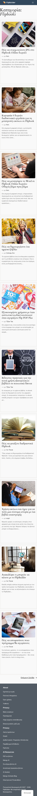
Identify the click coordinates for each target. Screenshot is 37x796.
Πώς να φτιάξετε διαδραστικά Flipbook (17, 445)
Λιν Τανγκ (9, 450)
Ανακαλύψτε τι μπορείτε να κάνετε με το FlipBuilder (15, 576)
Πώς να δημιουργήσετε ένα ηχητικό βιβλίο (16, 248)
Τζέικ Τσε (9, 321)
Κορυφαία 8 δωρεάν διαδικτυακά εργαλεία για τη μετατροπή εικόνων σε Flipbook (18, 118)
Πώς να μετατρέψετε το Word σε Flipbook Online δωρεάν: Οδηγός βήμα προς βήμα (18, 184)
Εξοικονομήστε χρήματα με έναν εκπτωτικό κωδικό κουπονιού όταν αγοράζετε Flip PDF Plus (18, 315)
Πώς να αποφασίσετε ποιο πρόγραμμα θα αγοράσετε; (16, 642)
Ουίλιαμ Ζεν (10, 253)
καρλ (8, 518)
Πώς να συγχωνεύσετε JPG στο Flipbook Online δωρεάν (18, 51)
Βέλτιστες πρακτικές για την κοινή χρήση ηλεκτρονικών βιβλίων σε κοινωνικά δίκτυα (17, 381)
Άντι (7, 56)
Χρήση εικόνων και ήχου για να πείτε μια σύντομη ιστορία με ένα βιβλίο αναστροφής (18, 512)
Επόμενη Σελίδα (29, 678)
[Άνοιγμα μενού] (33, 2)
